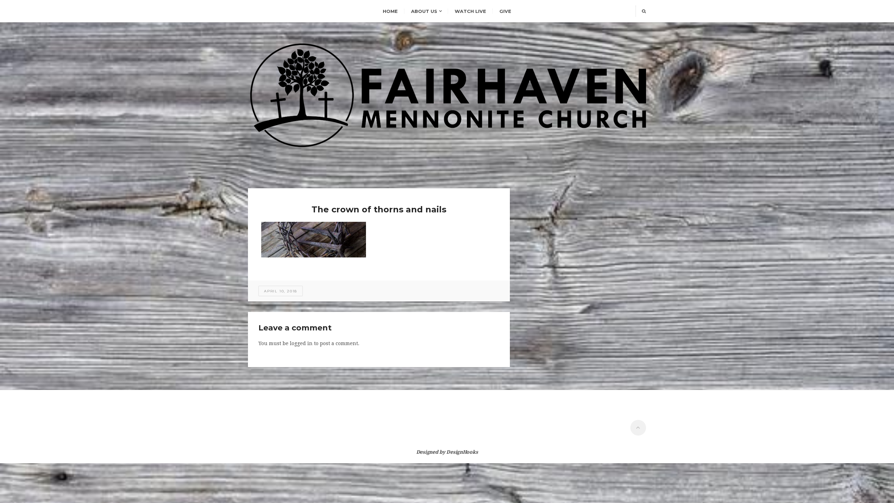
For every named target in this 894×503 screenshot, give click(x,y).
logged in (301, 343)
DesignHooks (462, 452)
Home (390, 11)
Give (505, 11)
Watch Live (470, 11)
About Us (424, 11)
